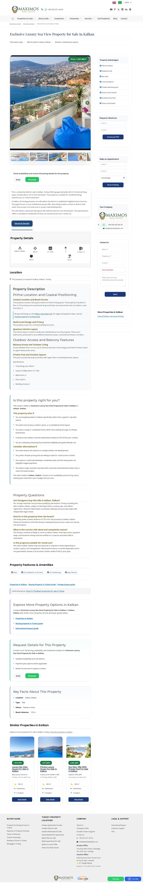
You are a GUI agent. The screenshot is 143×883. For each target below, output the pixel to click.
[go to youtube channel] (111, 9)
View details (22, 799)
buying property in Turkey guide (27, 317)
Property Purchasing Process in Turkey (18, 826)
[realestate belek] (25, 9)
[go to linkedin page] (126, 9)
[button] (87, 103)
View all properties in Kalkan (61, 732)
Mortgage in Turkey (14, 844)
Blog (115, 18)
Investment (59, 18)
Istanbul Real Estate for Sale (52, 831)
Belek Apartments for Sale (51, 841)
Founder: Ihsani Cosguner (86, 831)
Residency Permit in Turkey (16, 840)
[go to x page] (118, 9)
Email (18, 179)
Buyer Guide (43, 18)
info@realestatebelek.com (114, 228)
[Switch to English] (114, 2)
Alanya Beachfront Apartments (53, 835)
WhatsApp (32, 179)
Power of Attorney (13, 834)
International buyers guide (27, 628)
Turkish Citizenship (14, 837)
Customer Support (118, 828)
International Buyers (118, 825)
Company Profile (83, 828)
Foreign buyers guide (66, 584)
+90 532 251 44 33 (86, 838)
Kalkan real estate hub (43, 314)
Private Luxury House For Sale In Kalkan (48, 769)
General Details (22, 223)
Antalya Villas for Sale (49, 828)
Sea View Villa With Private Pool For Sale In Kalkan (78, 769)
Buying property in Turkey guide (29, 623)
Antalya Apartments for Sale (52, 825)
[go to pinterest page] (130, 9)
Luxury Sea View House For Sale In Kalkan (20, 769)
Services (88, 18)
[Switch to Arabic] (120, 2)
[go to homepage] (12, 18)
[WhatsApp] (46, 9)
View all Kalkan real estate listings (111, 316)
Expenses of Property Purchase (18, 831)
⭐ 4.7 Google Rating (84, 863)
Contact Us (80, 835)
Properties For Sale (25, 18)
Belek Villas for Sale (49, 838)
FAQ (113, 831)
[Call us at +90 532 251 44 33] (42, 9)
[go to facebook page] (115, 9)
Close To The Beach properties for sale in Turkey (45, 591)
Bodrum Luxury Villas (49, 844)
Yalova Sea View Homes (50, 848)
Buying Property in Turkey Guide (42, 584)
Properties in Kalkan (18, 584)
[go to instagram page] (122, 9)
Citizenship (74, 18)
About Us (80, 825)
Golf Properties (103, 18)
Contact (124, 18)
